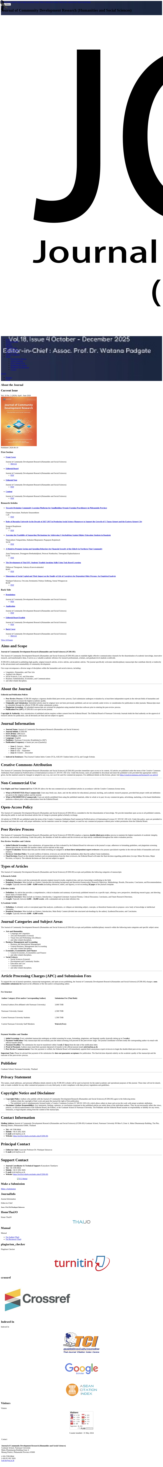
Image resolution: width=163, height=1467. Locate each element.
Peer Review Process (18, 359)
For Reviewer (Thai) (13, 1239)
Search (3, 374)
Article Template (17, 361)
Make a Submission (8, 1189)
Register (9, 378)
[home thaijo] (81, 1223)
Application (10, 606)
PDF (12, 475)
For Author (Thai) (12, 1237)
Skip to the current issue (68, 2)
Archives (9, 346)
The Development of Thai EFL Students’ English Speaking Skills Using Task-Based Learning (43, 563)
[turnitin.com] (81, 1272)
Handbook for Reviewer (20, 367)
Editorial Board (12, 469)
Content (9, 492)
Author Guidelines (13, 355)
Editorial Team (11, 352)
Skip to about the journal (49, 2)
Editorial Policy (11, 348)
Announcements (12, 342)
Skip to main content (8, 2)
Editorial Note (11, 480)
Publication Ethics (12, 350)
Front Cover (11, 457)
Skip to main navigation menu (28, 2)
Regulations (10, 595)
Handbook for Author (19, 365)
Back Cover (10, 629)
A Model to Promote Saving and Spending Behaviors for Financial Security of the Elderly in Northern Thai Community (54, 549)
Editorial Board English (15, 618)
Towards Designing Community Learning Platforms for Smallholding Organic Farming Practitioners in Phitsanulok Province (56, 508)
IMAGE (14, 464)
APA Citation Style (18, 363)
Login (8, 380)
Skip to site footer (84, 2)
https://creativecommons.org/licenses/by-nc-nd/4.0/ (139, 775)
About (8, 357)
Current (8, 344)
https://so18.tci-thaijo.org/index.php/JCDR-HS (30, 1136)
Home (8, 340)
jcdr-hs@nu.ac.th (7, 1460)
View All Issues (7, 640)
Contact (13, 370)
